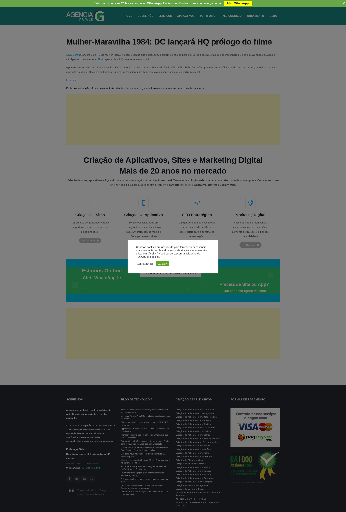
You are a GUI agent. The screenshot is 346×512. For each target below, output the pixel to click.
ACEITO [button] (162, 263)
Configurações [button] (145, 263)
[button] (11, 501)
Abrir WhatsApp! (238, 3)
